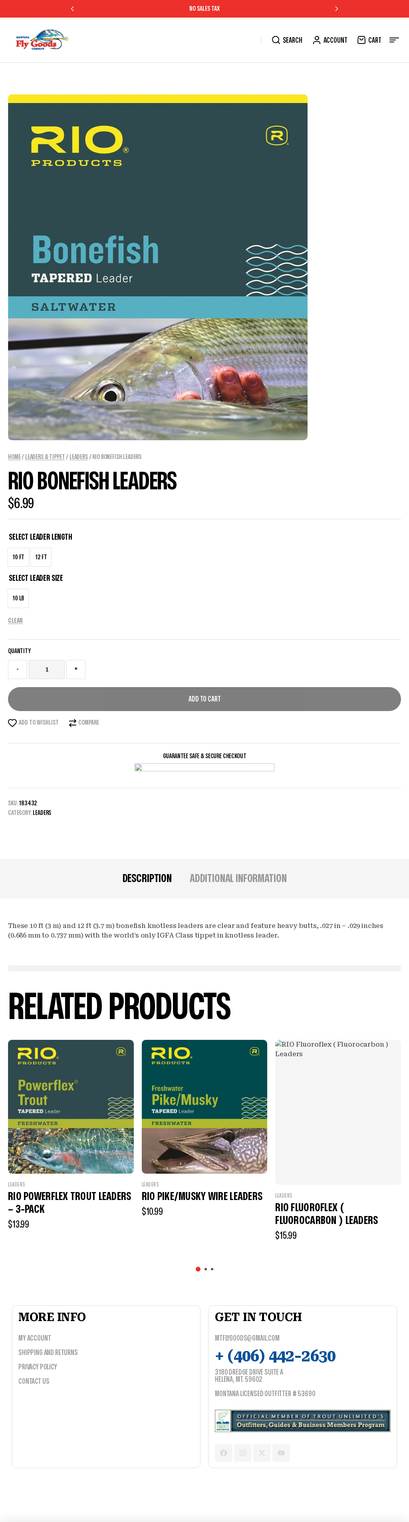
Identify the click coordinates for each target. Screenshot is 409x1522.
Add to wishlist (39, 722)
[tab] (147, 878)
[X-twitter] (262, 1453)
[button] (73, 9)
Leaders (78, 457)
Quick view (70, 1157)
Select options (101, 1244)
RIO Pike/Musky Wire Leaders (202, 1196)
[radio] (18, 557)
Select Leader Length (40, 537)
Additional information (238, 878)
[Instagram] (243, 1453)
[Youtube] (281, 1453)
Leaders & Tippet (45, 457)
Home (14, 457)
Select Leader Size (36, 578)
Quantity (19, 651)
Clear (15, 621)
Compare (88, 722)
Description (147, 878)
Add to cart (205, 699)
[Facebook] (223, 1453)
